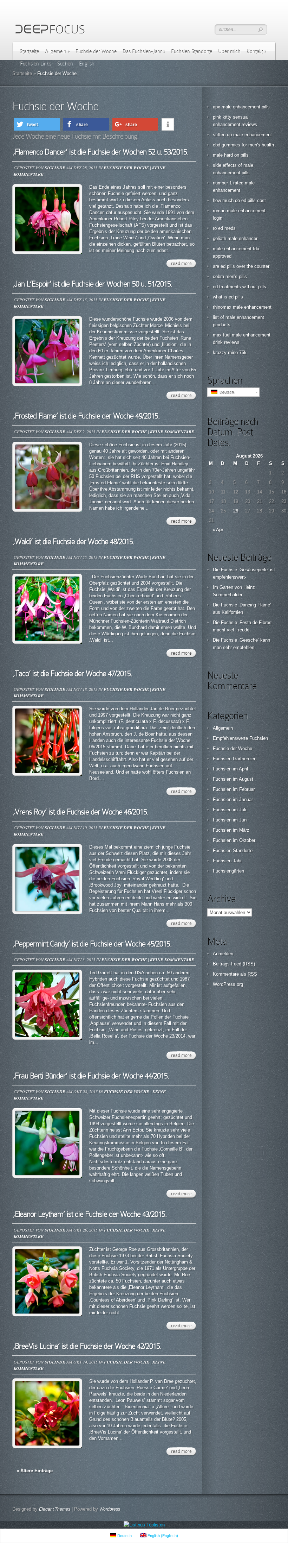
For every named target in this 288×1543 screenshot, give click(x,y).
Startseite (29, 51)
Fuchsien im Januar (233, 799)
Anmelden (223, 953)
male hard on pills (231, 155)
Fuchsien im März (231, 830)
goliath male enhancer (235, 238)
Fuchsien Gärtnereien (234, 758)
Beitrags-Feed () (234, 963)
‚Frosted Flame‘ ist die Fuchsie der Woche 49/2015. (86, 415)
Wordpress (109, 1509)
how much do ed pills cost (239, 200)
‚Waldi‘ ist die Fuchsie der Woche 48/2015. (74, 541)
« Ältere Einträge (35, 1470)
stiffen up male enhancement (242, 134)
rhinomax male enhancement (242, 307)
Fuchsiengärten (228, 871)
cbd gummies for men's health (243, 144)
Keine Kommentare (172, 432)
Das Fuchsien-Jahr (144, 51)
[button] (37, 124)
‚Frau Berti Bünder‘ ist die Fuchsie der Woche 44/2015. (91, 1075)
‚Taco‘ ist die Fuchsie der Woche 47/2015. (72, 673)
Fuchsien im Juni (230, 820)
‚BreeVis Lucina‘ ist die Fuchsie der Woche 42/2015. (87, 1346)
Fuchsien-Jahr (227, 860)
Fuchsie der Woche (96, 51)
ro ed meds (224, 228)
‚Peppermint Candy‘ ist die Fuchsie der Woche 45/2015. (92, 943)
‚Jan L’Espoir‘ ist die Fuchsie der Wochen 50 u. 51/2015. (92, 283)
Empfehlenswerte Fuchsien (240, 738)
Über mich (229, 51)
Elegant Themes (54, 1509)
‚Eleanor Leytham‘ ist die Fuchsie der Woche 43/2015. (90, 1214)
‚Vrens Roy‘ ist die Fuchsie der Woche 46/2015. (81, 811)
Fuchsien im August (233, 779)
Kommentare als (235, 974)
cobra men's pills (230, 276)
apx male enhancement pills (241, 106)
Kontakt (256, 51)
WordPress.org (228, 984)
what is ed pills (228, 297)
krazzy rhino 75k (230, 352)
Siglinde (55, 168)
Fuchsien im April (230, 769)
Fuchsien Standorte (191, 51)
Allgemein (57, 51)
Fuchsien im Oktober (234, 840)
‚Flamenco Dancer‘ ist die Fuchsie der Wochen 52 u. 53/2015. (101, 151)
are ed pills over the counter (241, 266)
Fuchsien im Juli (229, 809)
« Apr (217, 529)
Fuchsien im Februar (234, 789)
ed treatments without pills (239, 286)
